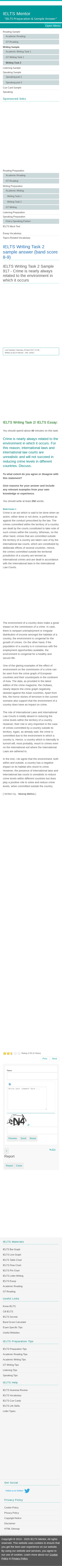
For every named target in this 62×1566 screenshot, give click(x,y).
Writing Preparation (13, 186)
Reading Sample (11, 32)
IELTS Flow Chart (12, 1265)
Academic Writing (15, 190)
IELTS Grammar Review (15, 1390)
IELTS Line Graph (12, 1254)
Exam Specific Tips (12, 1327)
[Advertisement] (31, 135)
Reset (33, 1138)
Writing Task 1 (14, 196)
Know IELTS (9, 1306)
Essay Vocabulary (12, 233)
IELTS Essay (9, 1281)
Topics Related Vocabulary (16, 238)
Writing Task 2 (13, 63)
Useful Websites (11, 1333)
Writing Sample (11, 47)
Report (9, 1165)
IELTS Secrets (10, 1317)
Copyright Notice (12, 1518)
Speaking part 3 (14, 82)
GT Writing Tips (11, 1365)
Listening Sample (12, 68)
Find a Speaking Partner (18, 221)
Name (9, 1070)
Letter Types (9, 1411)
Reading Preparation (13, 170)
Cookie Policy (11, 1507)
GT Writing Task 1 (15, 57)
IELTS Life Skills (11, 1406)
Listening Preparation (14, 212)
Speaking (8, 92)
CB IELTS (8, 1311)
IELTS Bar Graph (11, 1249)
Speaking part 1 (14, 77)
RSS (53, 1150)
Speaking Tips (10, 1375)
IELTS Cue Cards (12, 1401)
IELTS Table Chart (12, 1260)
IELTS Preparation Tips (15, 1349)
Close (19, 1165)
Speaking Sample (12, 72)
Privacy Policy (11, 1513)
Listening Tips (10, 1370)
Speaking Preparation (14, 216)
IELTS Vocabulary (12, 1395)
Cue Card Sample (12, 87)
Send (23, 1138)
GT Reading (12, 42)
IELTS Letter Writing (13, 1276)
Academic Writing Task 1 (18, 51)
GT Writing (11, 207)
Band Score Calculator (14, 1322)
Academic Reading (15, 36)
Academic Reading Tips (15, 1354)
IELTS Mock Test (11, 226)
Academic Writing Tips (14, 1359)
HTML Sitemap (12, 1529)
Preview (13, 1138)
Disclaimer (9, 1523)
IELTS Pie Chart (11, 1270)
